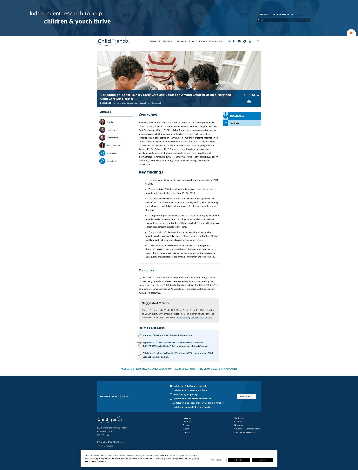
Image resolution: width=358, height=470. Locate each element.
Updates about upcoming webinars (190, 390)
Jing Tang (110, 122)
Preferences (216, 460)
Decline (239, 460)
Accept (262, 460)
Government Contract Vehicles (247, 429)
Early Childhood (185, 368)
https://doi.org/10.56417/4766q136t (194, 317)
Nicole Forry (112, 130)
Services (186, 425)
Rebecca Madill (113, 145)
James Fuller (112, 161)
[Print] (249, 102)
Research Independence (244, 432)
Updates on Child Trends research (189, 386)
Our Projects (240, 421)
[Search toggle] (258, 41)
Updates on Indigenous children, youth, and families (198, 402)
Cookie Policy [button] (160, 459)
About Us (187, 421)
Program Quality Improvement (218, 368)
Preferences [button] (101, 461)
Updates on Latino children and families (192, 407)
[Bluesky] (253, 95)
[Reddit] (258, 95)
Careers (203, 41)
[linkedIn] (249, 95)
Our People (239, 418)
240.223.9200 (103, 435)
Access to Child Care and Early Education (131, 103)
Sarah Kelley (112, 153)
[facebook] (240, 95)
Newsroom (239, 425)
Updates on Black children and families (192, 398)
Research (187, 418)
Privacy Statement (105, 446)
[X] (244, 95)
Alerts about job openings (185, 394)
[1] (148, 160)
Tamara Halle (112, 137)
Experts (192, 41)
